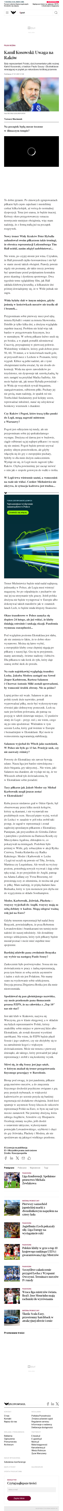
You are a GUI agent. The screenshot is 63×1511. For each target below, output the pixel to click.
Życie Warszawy (39, 1453)
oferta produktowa (13, 1472)
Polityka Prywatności (41, 1416)
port (22, 12)
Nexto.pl (35, 1442)
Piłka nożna (10, 45)
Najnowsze (35, 1168)
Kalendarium (37, 1467)
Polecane (22, 1168)
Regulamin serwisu (40, 1421)
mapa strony (10, 1467)
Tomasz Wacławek (13, 119)
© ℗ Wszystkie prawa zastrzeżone (20, 1150)
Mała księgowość (39, 1444)
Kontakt (7, 1419)
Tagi (46, 1168)
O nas (6, 1416)
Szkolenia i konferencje (15, 1462)
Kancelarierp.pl (38, 1447)
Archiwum (9, 1444)
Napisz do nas (10, 1421)
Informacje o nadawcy (42, 1424)
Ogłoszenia (9, 1439)
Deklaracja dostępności (42, 1427)
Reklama (8, 1436)
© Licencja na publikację (16, 1148)
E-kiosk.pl (36, 1436)
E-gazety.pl (37, 1439)
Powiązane (9, 1168)
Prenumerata (10, 1442)
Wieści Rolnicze (39, 1450)
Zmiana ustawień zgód (42, 1419)
